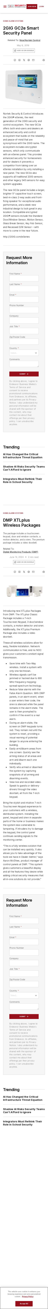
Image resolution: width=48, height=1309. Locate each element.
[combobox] (24, 353)
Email (12, 294)
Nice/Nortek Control (29, 40)
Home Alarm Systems (13, 21)
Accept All (24, 1304)
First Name (15, 273)
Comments (14, 359)
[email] (33, 60)
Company (14, 316)
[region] (24, 1298)
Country (14, 348)
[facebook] (15, 60)
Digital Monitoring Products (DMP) (20, 552)
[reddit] (28, 60)
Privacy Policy (27, 1297)
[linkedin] (19, 60)
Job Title (14, 326)
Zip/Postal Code (17, 337)
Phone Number (16, 305)
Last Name (15, 284)
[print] (43, 60)
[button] (5, 6)
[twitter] (24, 60)
